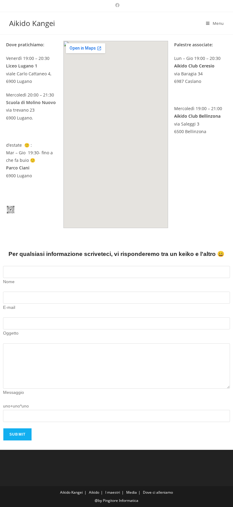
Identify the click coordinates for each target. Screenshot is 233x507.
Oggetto (11, 333)
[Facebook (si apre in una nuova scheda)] (116, 5)
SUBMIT (17, 434)
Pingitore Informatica (120, 500)
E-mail (9, 307)
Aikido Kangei (32, 23)
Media (131, 492)
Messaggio (13, 392)
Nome (9, 281)
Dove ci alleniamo (158, 492)
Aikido (94, 492)
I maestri (112, 492)
